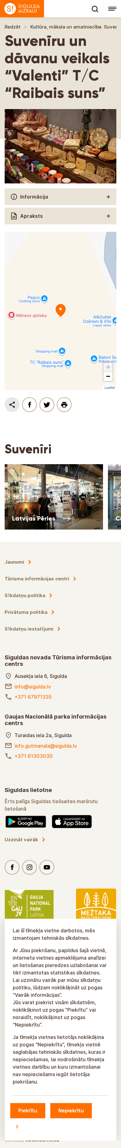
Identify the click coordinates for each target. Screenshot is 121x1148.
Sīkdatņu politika (25, 595)
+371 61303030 (34, 756)
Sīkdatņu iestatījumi (29, 629)
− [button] (108, 376)
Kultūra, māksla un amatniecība (65, 27)
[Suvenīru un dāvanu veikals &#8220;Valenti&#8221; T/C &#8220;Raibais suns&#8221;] (60, 310)
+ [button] (108, 367)
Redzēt (12, 27)
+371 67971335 (33, 697)
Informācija (34, 197)
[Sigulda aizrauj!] (51, 8)
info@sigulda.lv (33, 687)
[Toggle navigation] (112, 8)
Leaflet (110, 387)
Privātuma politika (26, 612)
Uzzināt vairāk (21, 839)
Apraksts (31, 216)
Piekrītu (27, 1110)
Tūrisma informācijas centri (37, 579)
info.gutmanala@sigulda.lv (46, 746)
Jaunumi (14, 562)
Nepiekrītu (71, 1110)
